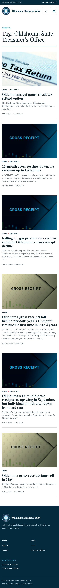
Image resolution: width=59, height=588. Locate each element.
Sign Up (5, 545)
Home (4, 541)
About (33, 545)
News (33, 541)
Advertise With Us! (38, 550)
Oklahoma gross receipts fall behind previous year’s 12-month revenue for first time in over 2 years (29, 320)
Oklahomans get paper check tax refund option (27, 96)
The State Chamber (49, 2)
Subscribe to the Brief (10, 568)
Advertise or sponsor (10, 565)
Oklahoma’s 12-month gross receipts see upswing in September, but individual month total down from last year (28, 401)
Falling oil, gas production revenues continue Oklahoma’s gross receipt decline (29, 241)
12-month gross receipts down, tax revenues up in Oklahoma (28, 168)
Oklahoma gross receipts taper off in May (28, 477)
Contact (5, 550)
